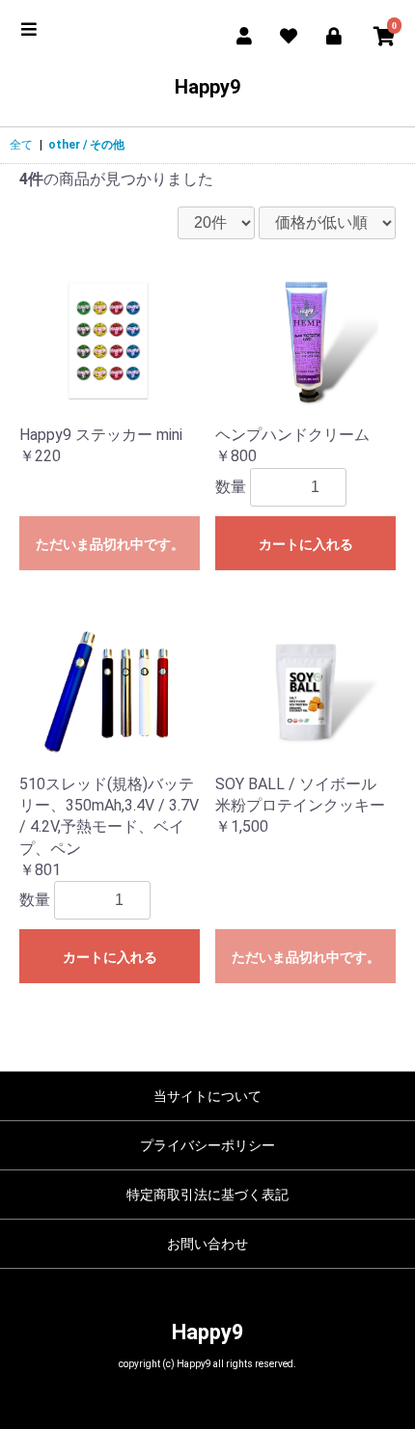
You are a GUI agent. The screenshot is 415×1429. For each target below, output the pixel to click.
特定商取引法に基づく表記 (207, 1194)
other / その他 (86, 144)
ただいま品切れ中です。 (110, 544)
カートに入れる (306, 544)
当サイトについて (207, 1096)
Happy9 (207, 86)
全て (21, 144)
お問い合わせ (207, 1243)
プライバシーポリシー (207, 1145)
